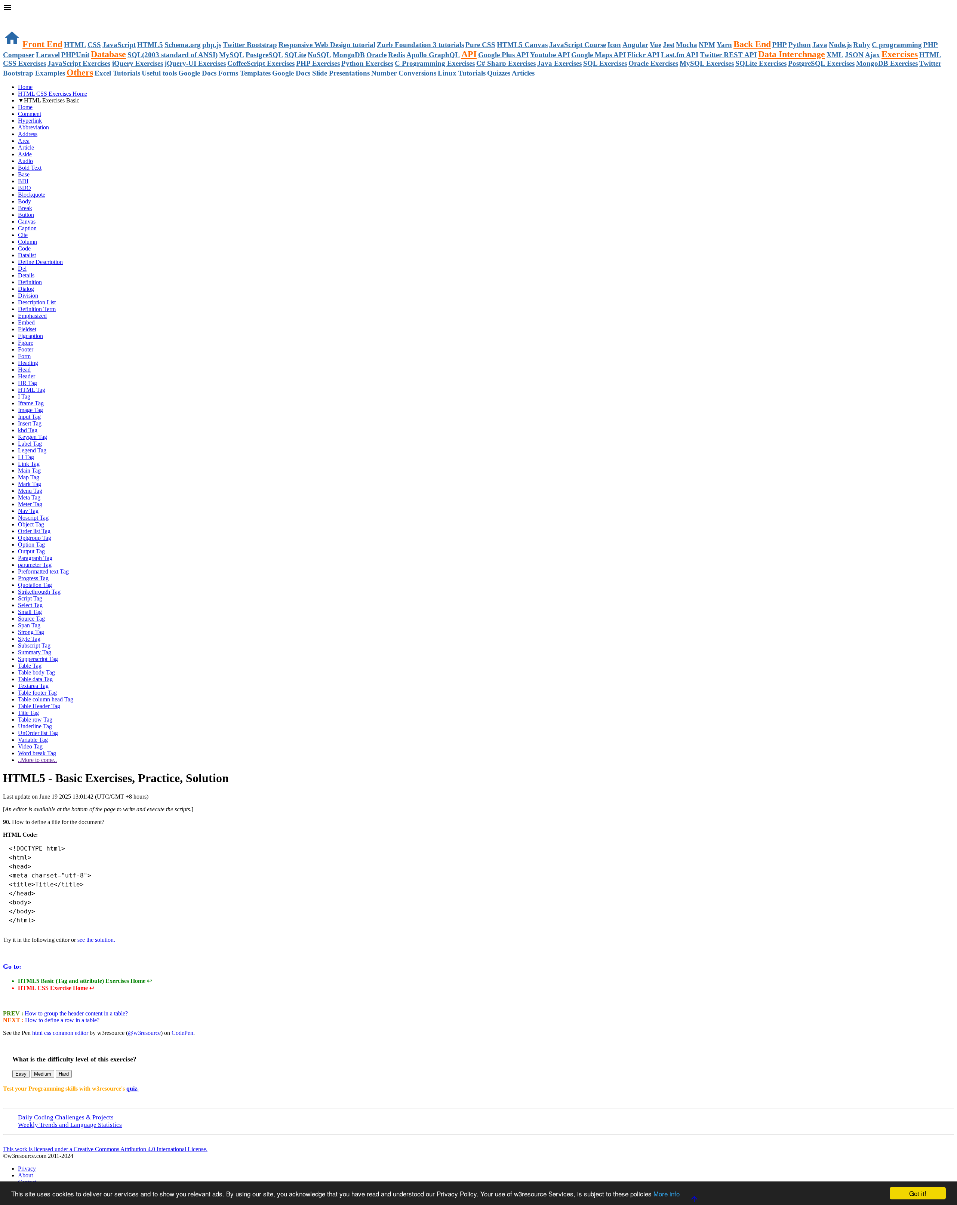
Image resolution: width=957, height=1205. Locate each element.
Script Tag (30, 598)
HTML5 (150, 45)
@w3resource (144, 1033)
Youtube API (550, 55)
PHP (779, 45)
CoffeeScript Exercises (261, 63)
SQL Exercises (605, 63)
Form (24, 356)
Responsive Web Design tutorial (327, 45)
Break (25, 208)
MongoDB (349, 55)
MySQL (231, 55)
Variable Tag (33, 740)
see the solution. (96, 940)
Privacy (27, 1168)
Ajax (872, 55)
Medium (42, 1074)
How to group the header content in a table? (75, 1013)
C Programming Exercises (435, 63)
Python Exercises (367, 63)
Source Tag (31, 618)
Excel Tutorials (117, 73)
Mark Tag (29, 484)
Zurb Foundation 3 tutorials (420, 45)
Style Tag (29, 639)
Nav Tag (28, 511)
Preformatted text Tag (43, 571)
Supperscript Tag (38, 659)
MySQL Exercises (707, 63)
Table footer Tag (37, 692)
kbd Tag (27, 430)
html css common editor (60, 1033)
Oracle (376, 55)
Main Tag (29, 470)
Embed (26, 322)
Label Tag (30, 443)
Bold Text (29, 168)
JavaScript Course (577, 45)
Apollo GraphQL (433, 55)
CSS (94, 45)
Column (27, 242)
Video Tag (30, 746)
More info (666, 1193)
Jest (668, 45)
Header (26, 376)
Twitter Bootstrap (250, 45)
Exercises (899, 54)
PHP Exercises (318, 63)
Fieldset (27, 329)
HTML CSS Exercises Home (52, 93)
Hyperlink (30, 120)
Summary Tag (34, 652)
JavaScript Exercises (78, 63)
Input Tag (29, 417)
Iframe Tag (31, 403)
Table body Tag (36, 672)
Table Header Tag (39, 706)
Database (108, 54)
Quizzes (498, 73)
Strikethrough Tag (39, 591)
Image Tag (30, 410)
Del (22, 268)
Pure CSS (480, 45)
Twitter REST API (728, 55)
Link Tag (29, 464)
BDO (24, 188)
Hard (64, 1074)
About (25, 1175)
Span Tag (29, 625)
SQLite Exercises (761, 63)
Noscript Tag (33, 517)
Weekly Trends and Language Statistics (70, 1124)
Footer (25, 349)
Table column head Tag (45, 699)
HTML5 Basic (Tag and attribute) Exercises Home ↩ (85, 981)
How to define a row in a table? (61, 1020)
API (469, 54)
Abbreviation (33, 127)
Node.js (840, 45)
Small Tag (30, 612)
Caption (27, 228)
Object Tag (31, 524)
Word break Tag (37, 753)
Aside (25, 154)
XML (835, 55)
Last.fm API (679, 55)
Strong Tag (31, 632)
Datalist (27, 255)
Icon (614, 45)
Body (24, 201)
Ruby (861, 45)
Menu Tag (30, 491)
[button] (478, 8)
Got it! (917, 1193)
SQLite (295, 55)
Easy (21, 1074)
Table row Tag (35, 719)
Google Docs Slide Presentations (321, 73)
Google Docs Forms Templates (224, 73)
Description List (37, 302)
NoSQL (319, 55)
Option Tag (31, 544)
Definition (30, 282)
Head (24, 369)
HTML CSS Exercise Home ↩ (56, 988)
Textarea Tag (33, 686)
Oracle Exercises (653, 63)
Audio (25, 161)
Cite (23, 235)
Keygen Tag (32, 437)
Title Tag (28, 713)
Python (799, 45)
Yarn (724, 45)
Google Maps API (598, 55)
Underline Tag (35, 726)
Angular (635, 45)
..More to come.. (37, 760)
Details (26, 275)
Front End (42, 44)
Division (28, 295)
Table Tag (29, 666)
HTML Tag (31, 390)
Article (26, 147)
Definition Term (37, 309)
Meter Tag (30, 504)
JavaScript (119, 45)
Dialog (26, 289)
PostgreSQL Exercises (821, 63)
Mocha (686, 45)
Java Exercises (559, 63)
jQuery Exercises (137, 63)
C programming (897, 45)
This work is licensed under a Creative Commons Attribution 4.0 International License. (105, 1149)
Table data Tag (35, 679)
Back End (752, 44)
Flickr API (643, 55)
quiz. (132, 1088)
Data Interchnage (791, 54)
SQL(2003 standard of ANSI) (172, 55)
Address (27, 134)
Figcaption (30, 336)
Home (25, 87)
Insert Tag (29, 423)
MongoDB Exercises (887, 63)
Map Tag (28, 477)
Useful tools (159, 73)
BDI (23, 181)
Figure (25, 342)
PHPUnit (75, 55)
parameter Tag (35, 565)
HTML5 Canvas (522, 45)
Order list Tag (34, 531)
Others (80, 72)
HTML (75, 45)
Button (26, 215)
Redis (396, 55)
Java (819, 45)
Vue (655, 45)
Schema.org (182, 45)
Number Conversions (403, 73)
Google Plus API (503, 55)
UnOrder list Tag (38, 733)
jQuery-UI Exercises (195, 63)
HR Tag (27, 383)
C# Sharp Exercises (506, 63)
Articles (523, 73)
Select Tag (30, 605)
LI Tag (26, 457)
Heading (28, 363)
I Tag (24, 396)
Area (24, 141)
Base (24, 174)
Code (24, 248)
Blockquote (31, 194)
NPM (707, 45)
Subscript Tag (34, 645)
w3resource (16, 16)
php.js (211, 45)
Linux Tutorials (462, 73)
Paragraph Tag (35, 558)
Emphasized (32, 316)
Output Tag (31, 551)
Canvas (27, 221)
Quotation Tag (35, 585)
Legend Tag (32, 450)
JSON (854, 55)
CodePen (182, 1033)
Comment (29, 114)
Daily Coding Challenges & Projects (66, 1117)
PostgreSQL (264, 55)
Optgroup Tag (34, 538)
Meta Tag (29, 497)
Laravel (48, 55)
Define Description (40, 262)
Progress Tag (33, 578)
